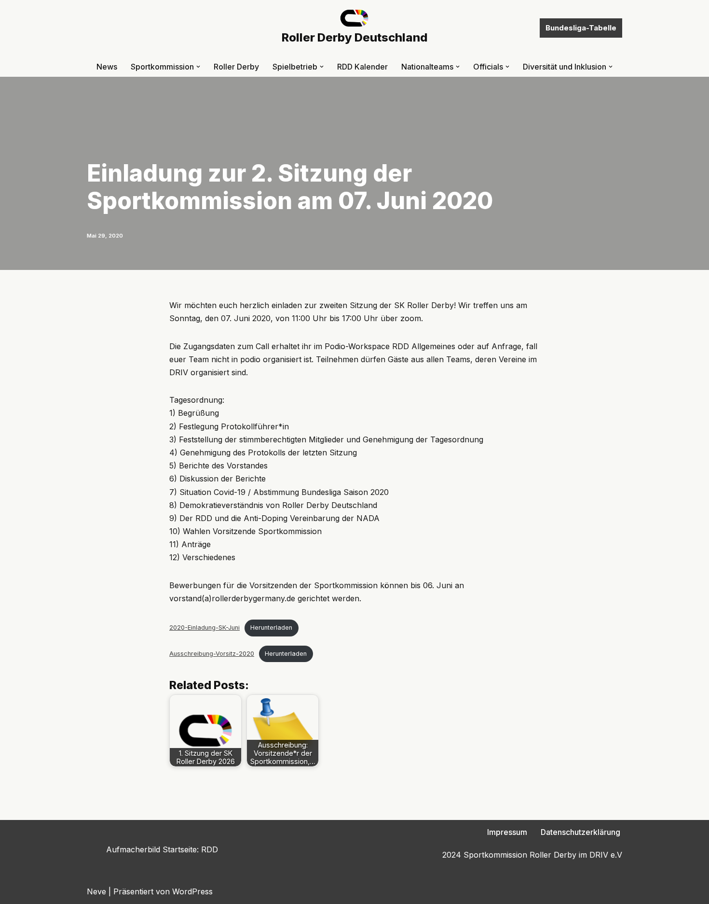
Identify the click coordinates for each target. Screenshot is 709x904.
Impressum (507, 832)
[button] (198, 67)
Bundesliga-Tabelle (580, 27)
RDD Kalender (362, 66)
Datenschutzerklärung (580, 832)
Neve (96, 891)
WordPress (192, 891)
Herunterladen (271, 627)
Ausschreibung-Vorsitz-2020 (211, 653)
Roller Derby (236, 66)
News (106, 66)
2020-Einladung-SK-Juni (204, 627)
